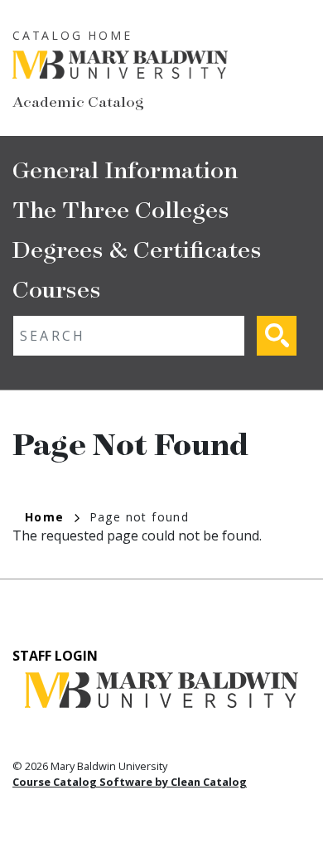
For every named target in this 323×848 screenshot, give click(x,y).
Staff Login (55, 656)
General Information (125, 169)
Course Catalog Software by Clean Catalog (129, 781)
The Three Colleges (120, 208)
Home (45, 517)
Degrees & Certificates (137, 248)
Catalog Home (72, 35)
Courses (56, 288)
